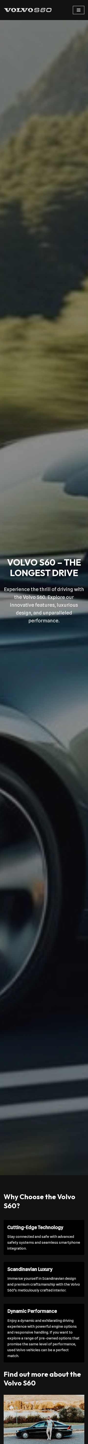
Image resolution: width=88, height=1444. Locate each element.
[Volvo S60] (28, 10)
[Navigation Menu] (78, 10)
